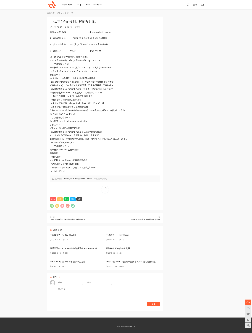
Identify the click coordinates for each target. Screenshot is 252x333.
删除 (60, 199)
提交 (153, 304)
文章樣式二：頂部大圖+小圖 (63, 235)
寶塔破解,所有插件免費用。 (119, 248)
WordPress (67, 4)
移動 (79, 199)
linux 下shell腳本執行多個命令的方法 (67, 261)
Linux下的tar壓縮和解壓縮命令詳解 (145, 219)
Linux (87, 4)
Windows (97, 4)
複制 (72, 199)
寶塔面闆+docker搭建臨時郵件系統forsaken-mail (73, 248)
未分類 (69, 27)
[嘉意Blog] (51, 4)
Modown (128, 326)
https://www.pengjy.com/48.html (78, 178)
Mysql (78, 4)
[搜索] (188, 4)
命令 (66, 199)
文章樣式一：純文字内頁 (117, 235)
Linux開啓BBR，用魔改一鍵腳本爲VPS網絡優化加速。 (131, 261)
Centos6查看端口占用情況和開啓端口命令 (67, 219)
